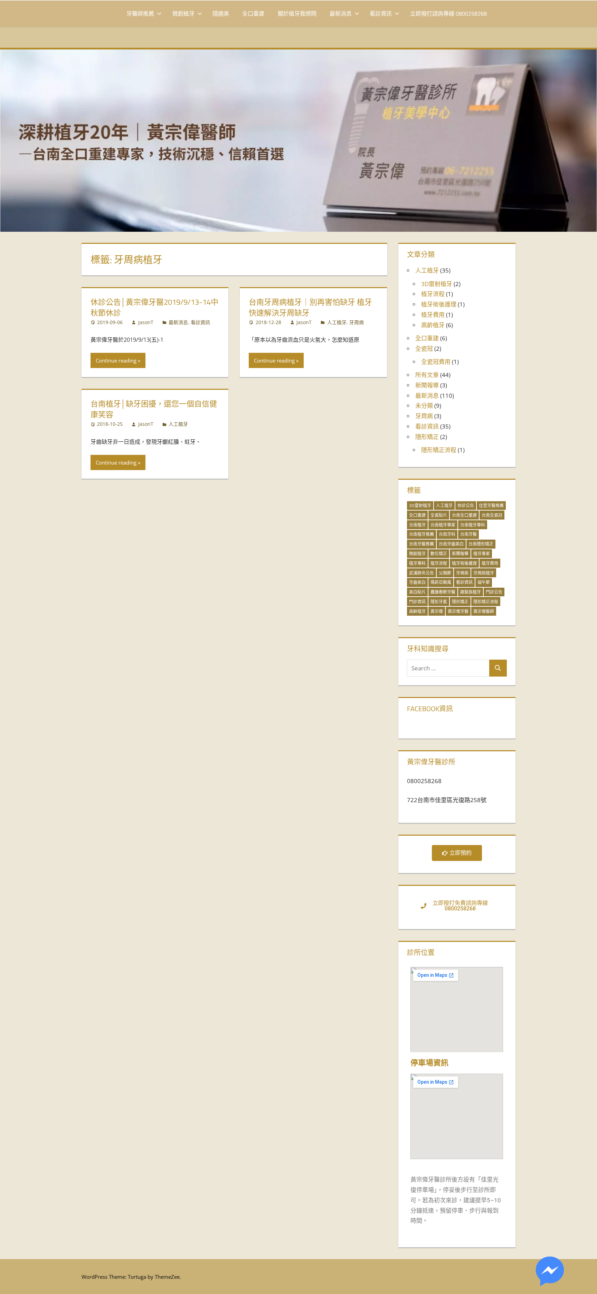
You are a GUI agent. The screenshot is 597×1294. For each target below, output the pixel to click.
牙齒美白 (417, 582)
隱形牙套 (438, 602)
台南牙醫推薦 (421, 544)
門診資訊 (417, 602)
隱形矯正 (427, 437)
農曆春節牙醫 (442, 592)
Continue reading (116, 360)
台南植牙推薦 (421, 534)
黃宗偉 (436, 611)
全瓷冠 (424, 348)
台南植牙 (417, 525)
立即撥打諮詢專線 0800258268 (448, 13)
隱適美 (220, 13)
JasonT (145, 322)
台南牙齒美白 (451, 544)
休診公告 (465, 505)
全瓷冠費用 (436, 362)
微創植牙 (183, 13)
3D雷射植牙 (436, 284)
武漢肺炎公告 (421, 573)
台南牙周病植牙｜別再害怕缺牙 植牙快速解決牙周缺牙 (310, 307)
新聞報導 (427, 385)
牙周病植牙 (483, 573)
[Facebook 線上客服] (550, 1273)
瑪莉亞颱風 (440, 582)
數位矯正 (438, 554)
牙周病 (356, 322)
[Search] (497, 668)
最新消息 (341, 13)
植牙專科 (417, 563)
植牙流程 (433, 294)
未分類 (424, 406)
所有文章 (427, 375)
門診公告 (494, 592)
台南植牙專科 (472, 525)
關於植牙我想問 (297, 13)
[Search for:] (448, 668)
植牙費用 (433, 315)
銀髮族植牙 (470, 592)
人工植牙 (337, 322)
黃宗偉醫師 (483, 611)
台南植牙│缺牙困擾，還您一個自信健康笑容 (154, 409)
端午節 (483, 582)
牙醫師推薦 (140, 13)
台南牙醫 (468, 534)
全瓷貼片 (438, 515)
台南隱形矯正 (480, 544)
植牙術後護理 (438, 304)
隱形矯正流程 (438, 450)
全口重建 (253, 13)
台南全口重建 (464, 515)
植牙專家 (481, 554)
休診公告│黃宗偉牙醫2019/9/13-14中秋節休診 (154, 307)
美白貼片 (417, 592)
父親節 (445, 573)
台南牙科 (447, 534)
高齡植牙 (433, 325)
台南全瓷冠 (492, 515)
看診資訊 (381, 13)
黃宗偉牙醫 (458, 611)
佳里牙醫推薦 (491, 505)
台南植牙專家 (442, 525)
